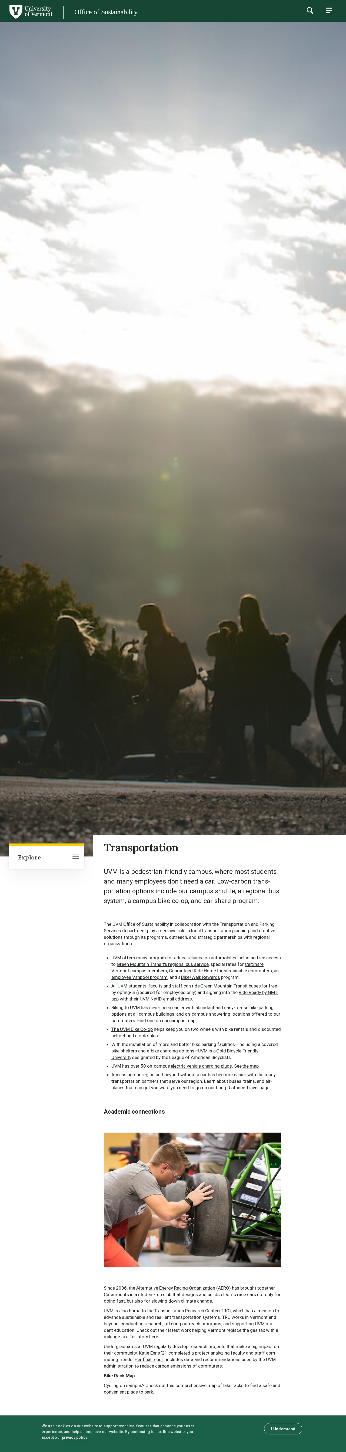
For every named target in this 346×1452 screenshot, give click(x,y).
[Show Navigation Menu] (328, 10)
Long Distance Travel (238, 1087)
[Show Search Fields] (309, 10)
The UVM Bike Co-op (132, 1029)
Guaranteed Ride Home (192, 970)
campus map (182, 1020)
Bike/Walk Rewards (200, 977)
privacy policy (75, 1437)
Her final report (150, 1359)
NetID (156, 999)
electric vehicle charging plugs (201, 1066)
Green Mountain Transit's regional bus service (163, 964)
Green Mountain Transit (224, 986)
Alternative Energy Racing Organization (175, 1288)
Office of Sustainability (105, 12)
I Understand (283, 1429)
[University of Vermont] (30, 19)
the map (250, 1066)
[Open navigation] (76, 857)
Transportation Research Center (186, 1310)
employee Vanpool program (139, 977)
